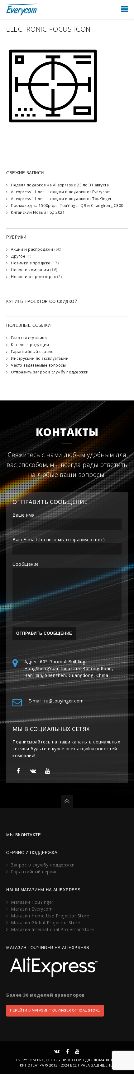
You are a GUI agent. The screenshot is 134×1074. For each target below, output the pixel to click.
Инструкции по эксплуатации (40, 358)
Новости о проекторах (33, 276)
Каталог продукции (30, 344)
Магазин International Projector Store (52, 929)
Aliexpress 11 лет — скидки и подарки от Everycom (61, 191)
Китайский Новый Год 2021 (38, 212)
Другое (18, 256)
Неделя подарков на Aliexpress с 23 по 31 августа (60, 185)
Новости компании (30, 269)
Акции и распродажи (32, 249)
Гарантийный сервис (32, 351)
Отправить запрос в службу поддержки (50, 372)
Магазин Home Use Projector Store (50, 916)
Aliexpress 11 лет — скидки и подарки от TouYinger (61, 198)
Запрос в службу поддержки (43, 865)
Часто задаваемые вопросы (38, 365)
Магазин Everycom (32, 909)
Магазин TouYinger (32, 902)
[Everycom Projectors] (21, 9)
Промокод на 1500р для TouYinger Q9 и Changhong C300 (67, 205)
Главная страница (29, 337)
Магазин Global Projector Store (45, 922)
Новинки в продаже (30, 263)
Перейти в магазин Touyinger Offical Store (55, 1010)
